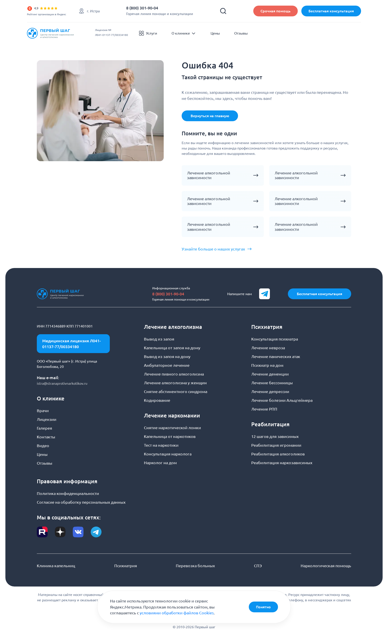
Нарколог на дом (160, 462)
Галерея (44, 428)
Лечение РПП (264, 409)
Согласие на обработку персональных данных (81, 502)
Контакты (46, 437)
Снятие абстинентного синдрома (175, 391)
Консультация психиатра (274, 339)
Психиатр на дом (267, 365)
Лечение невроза (268, 347)
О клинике (181, 33)
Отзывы (241, 33)
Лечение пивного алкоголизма (174, 374)
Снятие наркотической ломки (172, 427)
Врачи (43, 410)
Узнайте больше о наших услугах (213, 249)
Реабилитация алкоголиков (278, 454)
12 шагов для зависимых (275, 436)
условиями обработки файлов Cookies (177, 613)
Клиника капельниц (56, 565)
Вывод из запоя (159, 339)
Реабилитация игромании (276, 445)
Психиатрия (125, 565)
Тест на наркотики (161, 445)
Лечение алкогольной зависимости (208, 175)
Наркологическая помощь (326, 565)
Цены (215, 33)
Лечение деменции (270, 374)
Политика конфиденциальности (68, 493)
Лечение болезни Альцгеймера (282, 400)
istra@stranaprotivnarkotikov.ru (62, 383)
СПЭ (258, 565)
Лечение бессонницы (272, 382)
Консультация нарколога (168, 454)
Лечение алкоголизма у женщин (175, 382)
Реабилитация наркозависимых (281, 462)
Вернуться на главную (210, 116)
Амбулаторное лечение (167, 365)
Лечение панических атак (275, 356)
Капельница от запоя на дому (172, 347)
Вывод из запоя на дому (167, 356)
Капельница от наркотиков (170, 436)
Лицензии (46, 419)
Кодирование (157, 400)
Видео (43, 445)
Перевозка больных (195, 565)
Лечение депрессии (270, 391)
